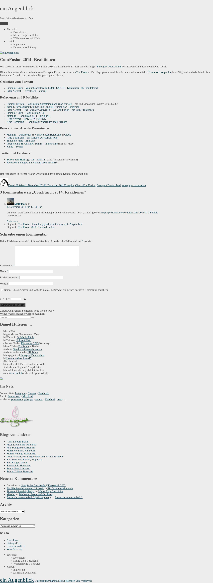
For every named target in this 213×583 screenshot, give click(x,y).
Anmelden (12, 540)
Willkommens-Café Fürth (26, 38)
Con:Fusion (82, 72)
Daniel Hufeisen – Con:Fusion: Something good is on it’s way (40, 103)
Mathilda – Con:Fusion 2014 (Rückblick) (28, 115)
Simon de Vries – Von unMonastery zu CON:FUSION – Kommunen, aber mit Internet (52, 88)
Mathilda (19, 203)
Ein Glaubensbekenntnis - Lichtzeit (25, 488)
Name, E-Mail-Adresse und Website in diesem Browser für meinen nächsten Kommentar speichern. (56, 290)
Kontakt (11, 41)
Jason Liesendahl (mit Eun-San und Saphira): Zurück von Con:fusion (43, 106)
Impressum (19, 44)
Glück (67, 134)
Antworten (12, 221)
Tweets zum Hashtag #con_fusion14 (26, 159)
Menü (4, 23)
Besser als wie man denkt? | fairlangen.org (29, 497)
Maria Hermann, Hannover (21, 450)
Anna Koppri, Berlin (17, 441)
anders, (39, 399)
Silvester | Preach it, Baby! (20, 491)
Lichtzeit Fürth (23, 340)
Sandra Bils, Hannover (19, 465)
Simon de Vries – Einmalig (21, 140)
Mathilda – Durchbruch (19, 134)
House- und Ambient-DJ (19, 358)
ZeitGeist (50, 399)
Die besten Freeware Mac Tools (35, 494)
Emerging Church (73, 185)
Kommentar (7, 265)
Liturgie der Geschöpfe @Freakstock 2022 (43, 485)
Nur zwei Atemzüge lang (48, 134)
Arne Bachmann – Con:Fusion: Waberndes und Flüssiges (37, 121)
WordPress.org (14, 549)
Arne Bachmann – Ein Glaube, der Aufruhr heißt (32, 137)
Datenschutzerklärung (24, 47)
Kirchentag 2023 (30, 343)
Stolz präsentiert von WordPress (75, 580)
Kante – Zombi (15, 146)
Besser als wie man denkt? (69, 497)
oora (59, 399)
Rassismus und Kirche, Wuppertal (24, 459)
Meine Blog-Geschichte (25, 35)
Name (4, 271)
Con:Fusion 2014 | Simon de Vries (36, 227)
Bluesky (32, 393)
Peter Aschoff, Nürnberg (19, 456)
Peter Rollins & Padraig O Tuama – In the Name (32, 143)
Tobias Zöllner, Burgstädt (20, 471)
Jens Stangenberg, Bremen (21, 447)
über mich (12, 29)
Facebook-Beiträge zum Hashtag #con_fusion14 (32, 162)
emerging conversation (134, 185)
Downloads (19, 32)
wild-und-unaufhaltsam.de (49, 456)
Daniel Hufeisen (16, 185)
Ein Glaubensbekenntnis (60, 488)
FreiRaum (23, 346)
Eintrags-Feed (14, 543)
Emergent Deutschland (109, 66)
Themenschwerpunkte (159, 72)
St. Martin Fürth (25, 337)
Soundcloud (14, 396)
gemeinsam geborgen (22, 399)
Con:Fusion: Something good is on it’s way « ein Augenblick (50, 224)
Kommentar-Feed (16, 546)
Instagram (20, 393)
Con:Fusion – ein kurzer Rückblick (75, 109)
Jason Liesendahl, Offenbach (22, 444)
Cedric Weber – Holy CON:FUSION (26, 118)
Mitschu (11, 494)
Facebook (43, 393)
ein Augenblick (17, 8)
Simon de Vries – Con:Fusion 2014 (25, 112)
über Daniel (15, 373)
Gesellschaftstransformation (27, 349)
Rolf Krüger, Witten (17, 462)
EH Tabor (32, 352)
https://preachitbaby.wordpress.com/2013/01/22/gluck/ (129, 212)
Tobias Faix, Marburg (18, 468)
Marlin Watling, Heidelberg (21, 453)
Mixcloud (27, 396)
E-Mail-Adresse (9, 277)
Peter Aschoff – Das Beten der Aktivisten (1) (30, 109)
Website (4, 283)
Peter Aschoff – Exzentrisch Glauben (26, 91)
